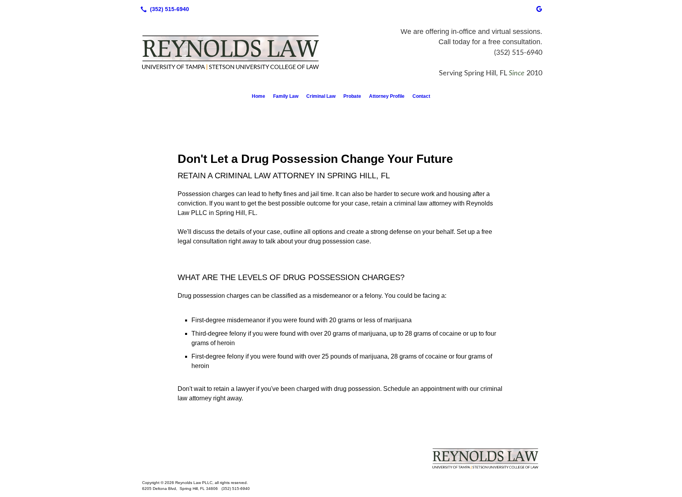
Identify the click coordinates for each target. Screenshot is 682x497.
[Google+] (539, 9)
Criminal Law (320, 96)
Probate (352, 96)
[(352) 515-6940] (163, 9)
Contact (421, 96)
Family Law (285, 96)
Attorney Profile (387, 96)
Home (258, 96)
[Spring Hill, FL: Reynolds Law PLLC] (341, 458)
